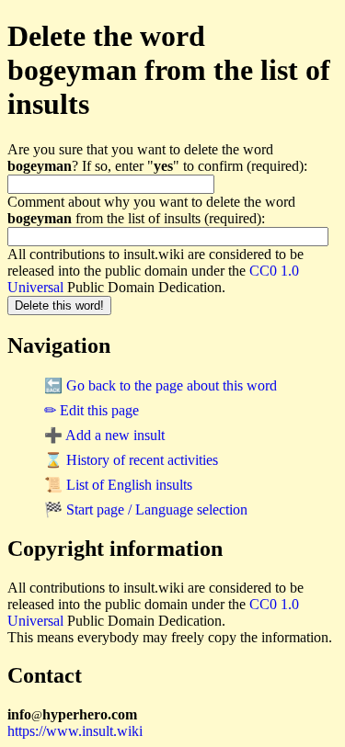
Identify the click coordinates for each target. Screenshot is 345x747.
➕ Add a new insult (104, 435)
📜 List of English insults (118, 484)
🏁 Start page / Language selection (145, 509)
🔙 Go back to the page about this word (160, 385)
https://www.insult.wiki (75, 731)
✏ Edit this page (91, 410)
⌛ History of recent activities (131, 460)
